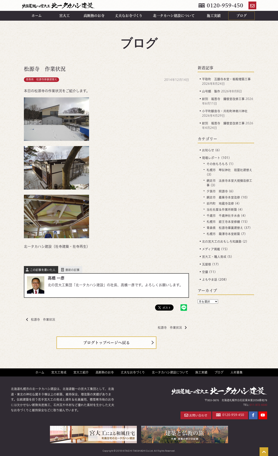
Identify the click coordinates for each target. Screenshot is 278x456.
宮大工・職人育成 (214, 257)
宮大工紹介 (81, 372)
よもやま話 (209, 279)
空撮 (205, 272)
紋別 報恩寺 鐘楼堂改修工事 (223, 99)
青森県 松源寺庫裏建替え (41, 79)
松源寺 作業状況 (43, 319)
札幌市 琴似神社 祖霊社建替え (229, 170)
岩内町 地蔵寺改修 (220, 203)
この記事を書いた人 (42, 269)
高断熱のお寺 (94, 15)
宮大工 (64, 15)
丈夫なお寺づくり (128, 15)
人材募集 (236, 372)
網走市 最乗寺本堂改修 (223, 197)
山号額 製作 (211, 91)
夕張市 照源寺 (217, 191)
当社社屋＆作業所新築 (222, 209)
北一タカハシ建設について (174, 15)
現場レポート (211, 158)
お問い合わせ (198, 415)
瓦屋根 (206, 264)
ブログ (241, 15)
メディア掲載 (211, 249)
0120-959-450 (224, 5)
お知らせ (208, 150)
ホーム (36, 15)
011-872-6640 (258, 404)
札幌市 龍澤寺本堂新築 (223, 234)
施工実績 (214, 15)
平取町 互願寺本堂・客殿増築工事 (226, 79)
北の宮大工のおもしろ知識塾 (222, 241)
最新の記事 (72, 269)
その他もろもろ (217, 164)
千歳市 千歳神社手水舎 (223, 216)
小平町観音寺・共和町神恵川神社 (225, 111)
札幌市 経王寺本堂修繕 (223, 222)
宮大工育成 (58, 372)
